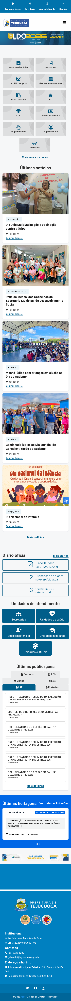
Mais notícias (35, 537)
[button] (37, 844)
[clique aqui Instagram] (43, 988)
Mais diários (61, 555)
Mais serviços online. (35, 157)
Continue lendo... (14, 238)
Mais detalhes (35, 785)
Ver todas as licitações (54, 803)
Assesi (23, 997)
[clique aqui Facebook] (35, 988)
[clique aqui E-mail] (28, 988)
